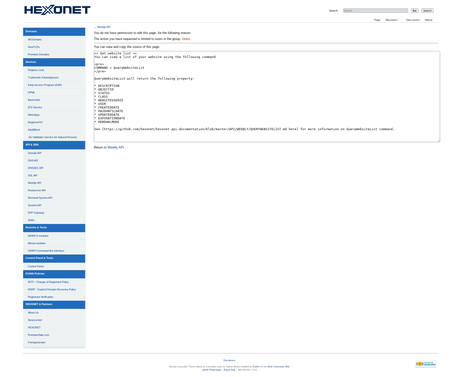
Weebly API (34, 182)
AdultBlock (34, 129)
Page (377, 20)
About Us (33, 312)
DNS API (33, 160)
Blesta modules (37, 243)
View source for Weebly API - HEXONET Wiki (63, 11)
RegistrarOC (35, 122)
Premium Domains (38, 54)
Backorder (34, 99)
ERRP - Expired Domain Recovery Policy (52, 289)
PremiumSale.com (38, 334)
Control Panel (36, 266)
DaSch (256, 366)
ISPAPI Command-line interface (46, 250)
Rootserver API (37, 190)
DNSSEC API (35, 167)
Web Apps (34, 114)
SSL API (32, 175)
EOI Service (35, 107)
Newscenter (35, 320)
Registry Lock (36, 70)
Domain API (34, 153)
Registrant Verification (40, 296)
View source (413, 20)
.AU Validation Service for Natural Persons (52, 137)
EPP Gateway (36, 212)
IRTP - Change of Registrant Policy (48, 282)
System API (34, 205)
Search (333, 10)
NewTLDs (34, 46)
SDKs (31, 220)
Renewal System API (40, 197)
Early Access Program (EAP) (45, 84)
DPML (31, 92)
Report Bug (229, 370)
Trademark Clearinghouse (43, 77)
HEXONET (34, 327)
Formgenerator (36, 342)
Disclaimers (229, 360)
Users (186, 39)
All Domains (35, 39)
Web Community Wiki (278, 366)
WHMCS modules (38, 235)
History (428, 20)
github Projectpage (212, 370)
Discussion (392, 20)
